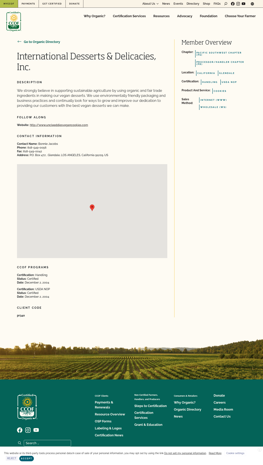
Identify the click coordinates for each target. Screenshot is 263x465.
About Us (148, 3)
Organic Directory (187, 409)
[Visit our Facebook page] (233, 4)
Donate (74, 4)
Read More (215, 453)
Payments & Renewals (104, 404)
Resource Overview (110, 414)
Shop (206, 3)
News (166, 3)
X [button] (259, 450)
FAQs (217, 3)
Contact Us (222, 416)
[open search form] (225, 3)
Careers (220, 402)
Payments (28, 4)
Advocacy (184, 16)
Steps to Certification (150, 406)
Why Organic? (94, 16)
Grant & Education (148, 425)
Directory (193, 3)
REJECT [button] (11, 458)
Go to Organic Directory (42, 42)
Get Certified (52, 4)
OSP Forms (103, 421)
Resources (161, 16)
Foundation (208, 16)
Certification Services (129, 16)
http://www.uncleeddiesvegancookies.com (59, 125)
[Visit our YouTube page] (243, 4)
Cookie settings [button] (235, 453)
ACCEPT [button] (26, 458)
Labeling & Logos (108, 428)
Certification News (109, 435)
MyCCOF (9, 4)
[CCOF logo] (14, 17)
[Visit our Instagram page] (238, 4)
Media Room (223, 409)
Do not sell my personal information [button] (185, 453)
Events (178, 3)
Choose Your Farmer (240, 16)
